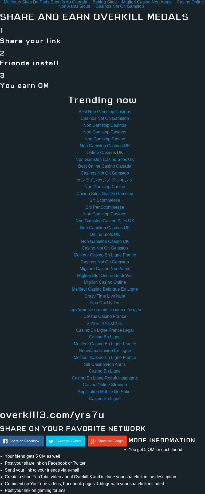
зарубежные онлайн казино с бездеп (105, 309)
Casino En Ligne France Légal (105, 330)
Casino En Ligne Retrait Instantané (105, 378)
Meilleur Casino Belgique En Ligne (105, 289)
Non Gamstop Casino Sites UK (105, 159)
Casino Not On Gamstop (105, 248)
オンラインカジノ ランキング (105, 180)
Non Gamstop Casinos (104, 125)
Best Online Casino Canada (104, 166)
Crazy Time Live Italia (104, 296)
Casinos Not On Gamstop (120, 6)
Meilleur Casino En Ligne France (105, 255)
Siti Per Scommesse (105, 207)
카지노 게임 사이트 (105, 323)
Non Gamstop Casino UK (105, 241)
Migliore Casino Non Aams (105, 268)
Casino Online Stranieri (105, 384)
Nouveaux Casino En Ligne (105, 350)
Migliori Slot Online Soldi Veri (105, 275)
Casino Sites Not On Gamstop (104, 193)
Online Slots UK (105, 234)
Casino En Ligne (105, 337)
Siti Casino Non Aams (105, 364)
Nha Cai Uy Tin (104, 303)
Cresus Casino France (105, 316)
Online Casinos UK (104, 152)
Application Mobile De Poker (105, 391)
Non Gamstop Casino (104, 139)
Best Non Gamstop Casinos (104, 111)
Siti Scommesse (104, 200)
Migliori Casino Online (105, 282)
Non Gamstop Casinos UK (105, 146)
